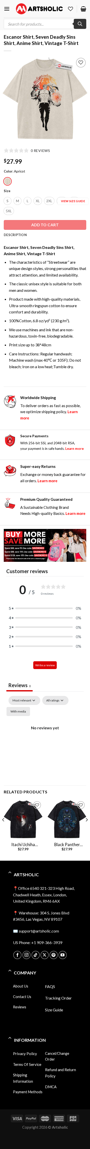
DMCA (50, 1086)
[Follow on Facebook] (17, 955)
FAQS (50, 986)
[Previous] (3, 829)
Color (8, 171)
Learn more (74, 449)
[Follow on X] (44, 955)
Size (7, 191)
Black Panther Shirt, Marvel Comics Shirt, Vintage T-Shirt (67, 844)
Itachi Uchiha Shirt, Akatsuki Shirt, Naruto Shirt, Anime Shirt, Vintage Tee (23, 844)
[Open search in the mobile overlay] (45, 24)
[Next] (86, 829)
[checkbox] (18, 711)
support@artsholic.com (39, 930)
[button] (45, 608)
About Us (20, 986)
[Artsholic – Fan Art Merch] (39, 8)
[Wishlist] (70, 8)
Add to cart (45, 225)
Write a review (45, 665)
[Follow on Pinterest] (54, 955)
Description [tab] (15, 235)
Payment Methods (27, 1092)
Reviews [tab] (19, 685)
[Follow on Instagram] (26, 955)
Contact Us (22, 997)
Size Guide (54, 1009)
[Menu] (7, 9)
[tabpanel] (45, 739)
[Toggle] (10, 872)
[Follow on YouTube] (62, 955)
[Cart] (83, 8)
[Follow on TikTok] (36, 955)
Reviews (19, 1007)
